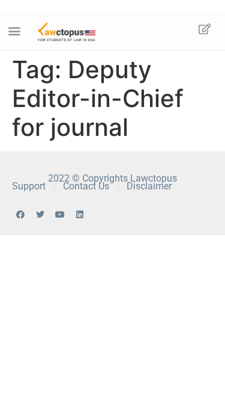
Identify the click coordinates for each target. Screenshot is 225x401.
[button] (14, 31)
